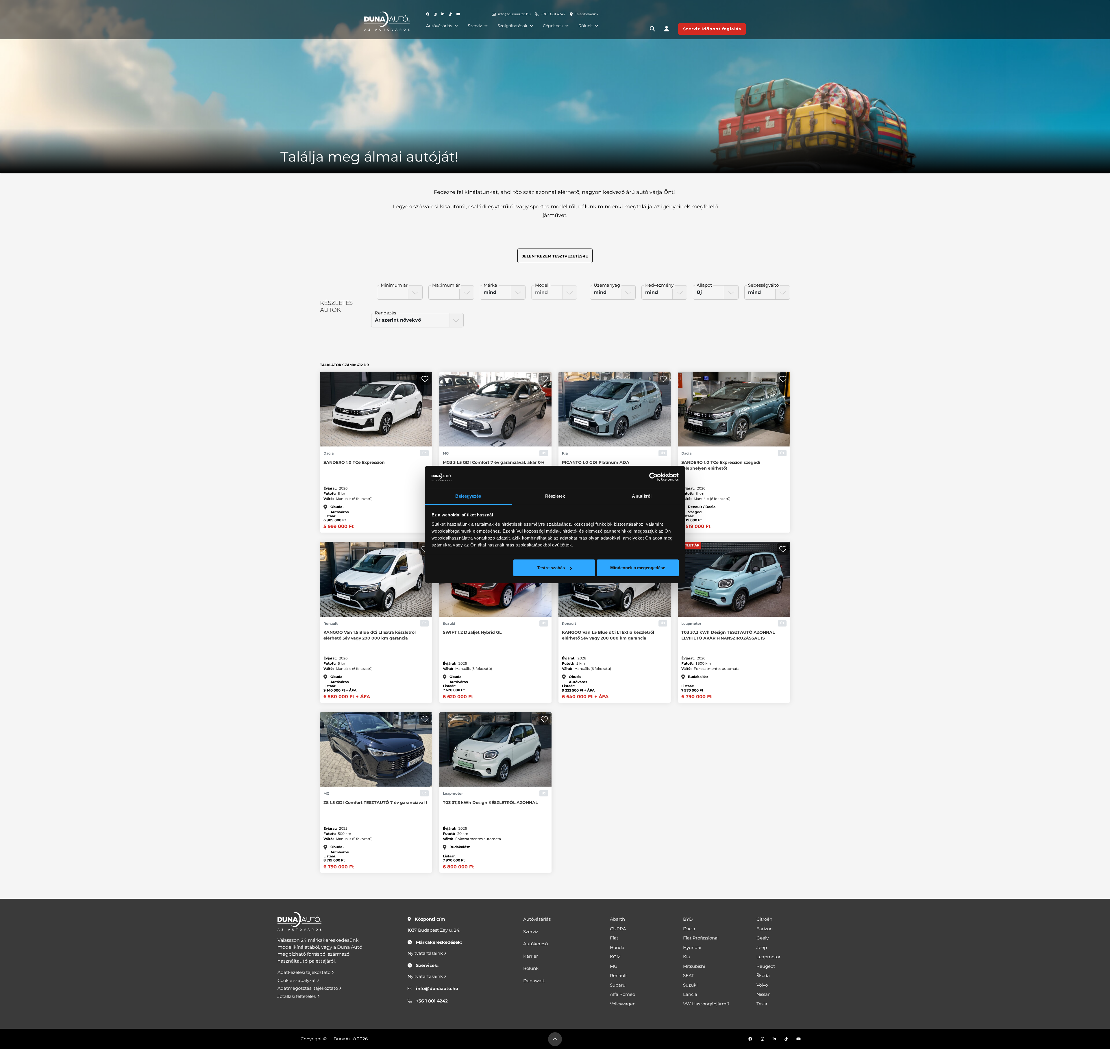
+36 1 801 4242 (553, 14)
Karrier (530, 956)
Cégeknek (553, 25)
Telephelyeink (586, 14)
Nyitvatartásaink (426, 953)
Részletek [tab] (555, 496)
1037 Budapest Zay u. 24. (434, 930)
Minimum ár (394, 285)
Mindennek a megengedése (637, 567)
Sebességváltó (763, 285)
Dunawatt (534, 980)
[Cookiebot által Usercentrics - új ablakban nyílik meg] (653, 477)
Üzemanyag (607, 285)
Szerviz (475, 25)
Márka (490, 285)
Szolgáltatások (512, 25)
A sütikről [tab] (642, 496)
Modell (542, 285)
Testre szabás (551, 567)
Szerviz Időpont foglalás (712, 28)
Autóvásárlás (439, 25)
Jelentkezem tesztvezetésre (555, 256)
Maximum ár (446, 285)
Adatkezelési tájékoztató (305, 972)
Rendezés (385, 313)
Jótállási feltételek (297, 996)
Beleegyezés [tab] (468, 496)
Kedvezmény (659, 285)
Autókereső (535, 943)
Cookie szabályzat (297, 980)
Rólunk (585, 25)
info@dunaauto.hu (514, 14)
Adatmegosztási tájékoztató (308, 988)
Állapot (704, 285)
